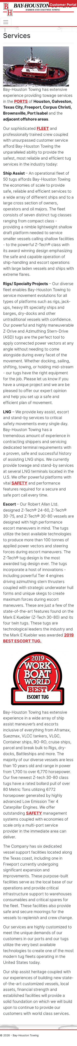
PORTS (21, 101)
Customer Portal (63, 4)
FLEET (43, 128)
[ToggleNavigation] (5, 22)
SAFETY (19, 483)
